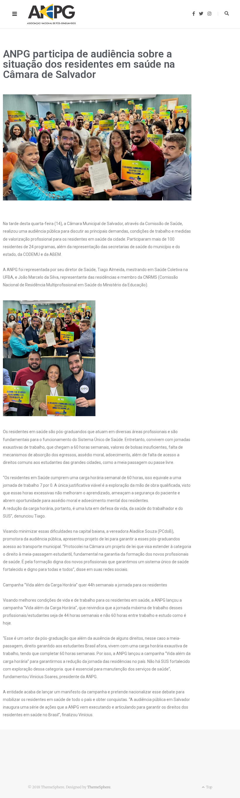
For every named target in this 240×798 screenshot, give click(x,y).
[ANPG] (51, 14)
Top (208, 787)
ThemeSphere (98, 787)
